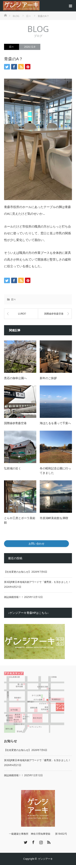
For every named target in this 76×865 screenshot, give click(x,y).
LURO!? (22, 313)
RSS (48, 842)
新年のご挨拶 (48, 378)
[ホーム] (5, 15)
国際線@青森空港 (53, 313)
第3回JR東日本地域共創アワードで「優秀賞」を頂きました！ (37, 582)
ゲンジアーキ (45, 859)
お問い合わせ (36, 543)
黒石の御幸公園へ (15, 378)
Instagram (40, 842)
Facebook (33, 842)
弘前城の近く (12, 468)
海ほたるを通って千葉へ (55, 423)
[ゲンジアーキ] (39, 5)
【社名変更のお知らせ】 (17, 571)
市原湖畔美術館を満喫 (54, 518)
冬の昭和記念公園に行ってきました (55, 470)
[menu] (70, 5)
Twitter (25, 842)
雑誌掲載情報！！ (14, 597)
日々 (11, 46)
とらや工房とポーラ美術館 (19, 520)
